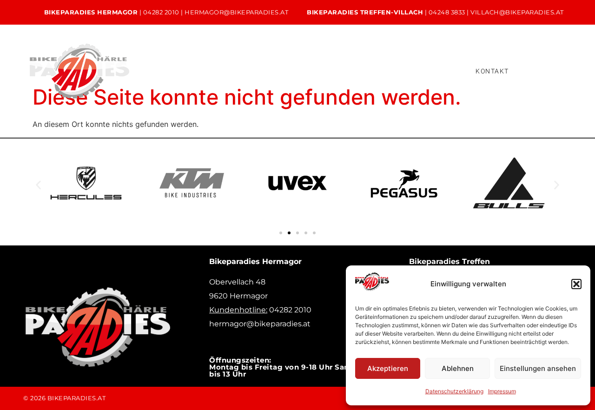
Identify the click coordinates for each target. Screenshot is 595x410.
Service (259, 63)
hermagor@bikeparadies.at (236, 12)
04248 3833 (447, 12)
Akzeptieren (387, 368)
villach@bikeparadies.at (517, 12)
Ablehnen (458, 368)
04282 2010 (161, 12)
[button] (576, 284)
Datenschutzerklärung (454, 391)
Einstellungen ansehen (538, 368)
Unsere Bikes (200, 63)
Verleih (308, 63)
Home (143, 63)
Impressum (502, 391)
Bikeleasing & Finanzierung (388, 63)
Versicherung (163, 78)
